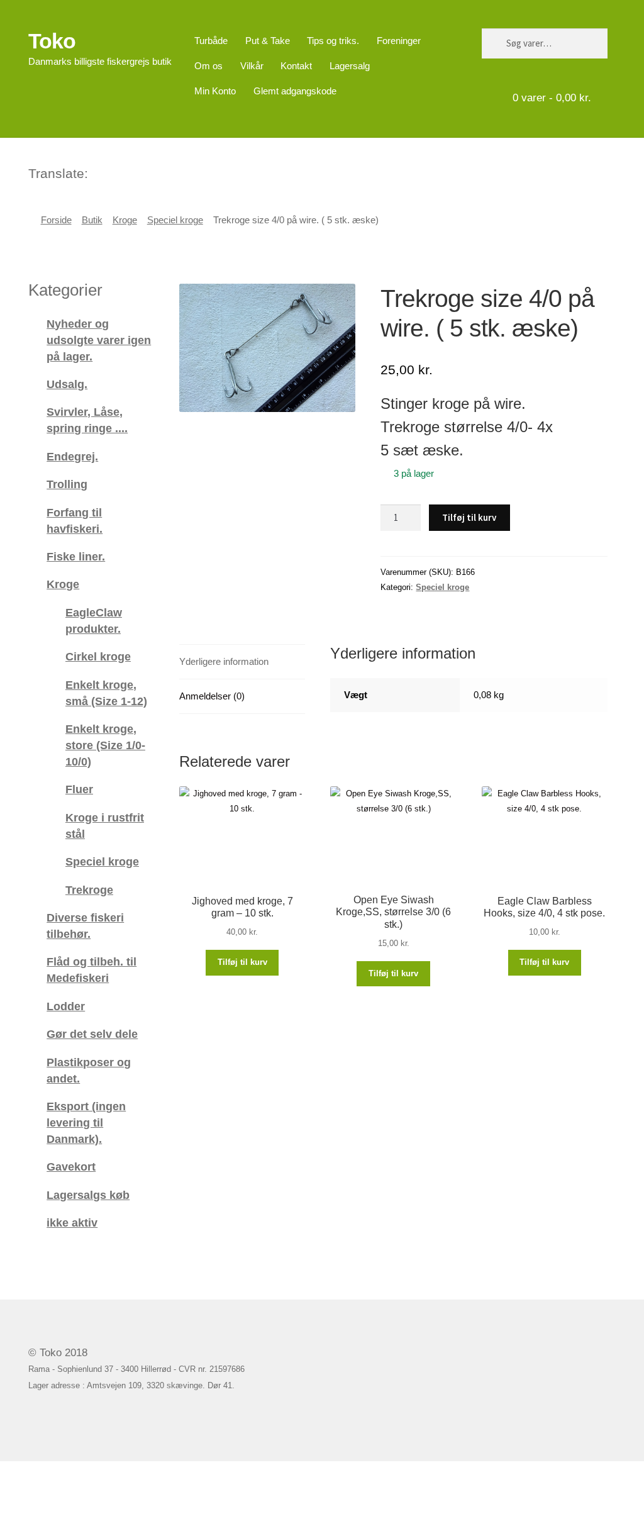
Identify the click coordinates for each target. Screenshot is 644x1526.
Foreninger (399, 40)
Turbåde (211, 40)
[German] (131, 171)
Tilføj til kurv (469, 517)
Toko (51, 41)
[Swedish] (147, 171)
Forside (56, 220)
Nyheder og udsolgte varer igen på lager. (99, 340)
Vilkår (252, 65)
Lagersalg (350, 65)
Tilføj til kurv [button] (242, 962)
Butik (92, 220)
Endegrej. (72, 456)
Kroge (125, 220)
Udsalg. (67, 384)
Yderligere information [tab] (224, 661)
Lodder (66, 1006)
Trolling (67, 484)
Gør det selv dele (92, 1033)
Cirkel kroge (98, 656)
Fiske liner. (76, 556)
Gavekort (71, 1166)
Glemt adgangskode (294, 91)
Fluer (79, 789)
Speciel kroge (175, 220)
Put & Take (267, 40)
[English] (115, 171)
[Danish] (98, 171)
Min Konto (215, 91)
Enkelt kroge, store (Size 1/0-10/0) (105, 745)
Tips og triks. (333, 40)
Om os (208, 65)
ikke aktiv (72, 1222)
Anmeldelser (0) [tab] (212, 696)
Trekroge (89, 889)
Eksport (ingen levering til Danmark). (86, 1122)
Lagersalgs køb (88, 1194)
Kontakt (296, 65)
